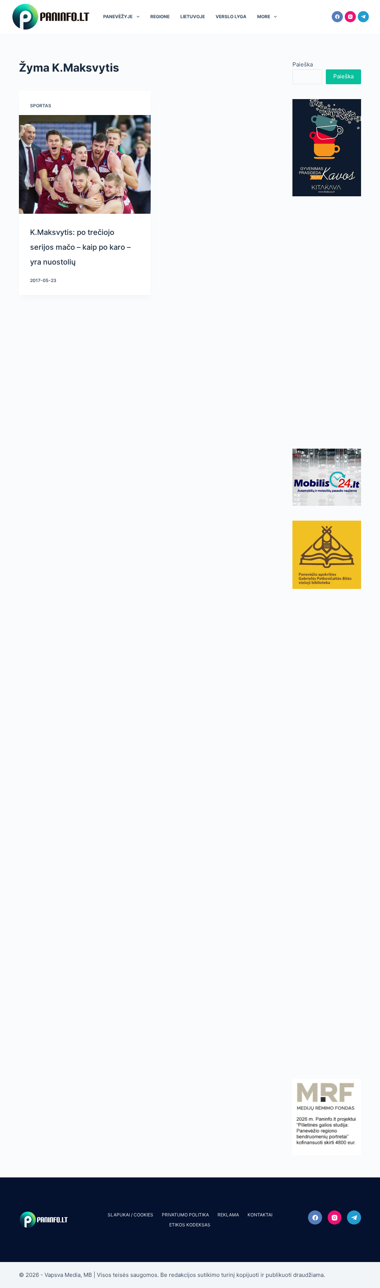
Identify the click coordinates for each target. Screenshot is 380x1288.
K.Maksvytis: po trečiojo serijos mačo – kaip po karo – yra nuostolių (80, 247)
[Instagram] (350, 16)
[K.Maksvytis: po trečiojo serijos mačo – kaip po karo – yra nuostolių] (84, 164)
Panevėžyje (117, 16)
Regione (160, 16)
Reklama (228, 1214)
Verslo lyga (231, 16)
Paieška (302, 64)
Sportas (40, 105)
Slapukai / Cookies (130, 1214)
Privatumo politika (185, 1214)
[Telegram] (363, 16)
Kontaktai (260, 1214)
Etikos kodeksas (189, 1225)
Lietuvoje (192, 16)
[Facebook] (337, 16)
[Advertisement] (326, 322)
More (263, 16)
